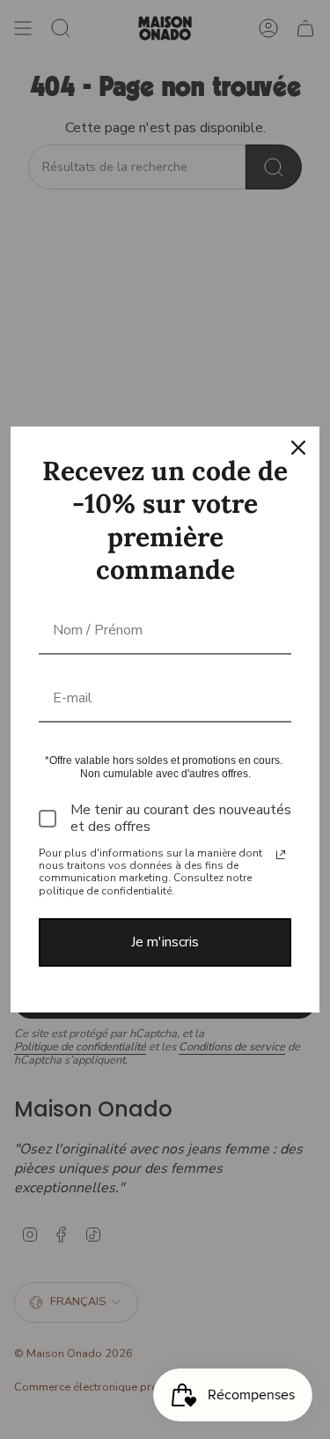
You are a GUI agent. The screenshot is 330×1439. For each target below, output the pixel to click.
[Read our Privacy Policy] (280, 854)
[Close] (298, 448)
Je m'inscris (165, 942)
